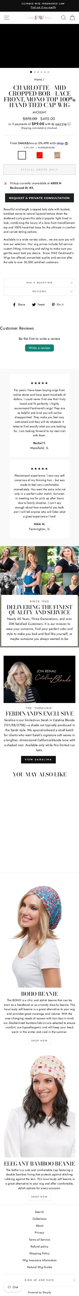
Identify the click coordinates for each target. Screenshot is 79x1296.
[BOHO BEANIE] (39, 934)
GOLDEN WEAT (30, 155)
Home (38, 79)
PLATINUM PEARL (21, 155)
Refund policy (39, 1246)
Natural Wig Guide (39, 1267)
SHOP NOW (39, 1040)
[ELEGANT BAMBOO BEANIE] (39, 1104)
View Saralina (38, 759)
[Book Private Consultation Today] (39, 198)
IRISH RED (39, 155)
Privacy (39, 1232)
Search (39, 1212)
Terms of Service (39, 1239)
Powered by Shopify (39, 1292)
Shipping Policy (39, 1253)
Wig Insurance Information (40, 1260)
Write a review (39, 347)
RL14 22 (57, 155)
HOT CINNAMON (48, 155)
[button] (39, 124)
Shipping (26, 128)
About (39, 1225)
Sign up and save (40, 1280)
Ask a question (39, 282)
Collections (40, 1219)
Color (39, 147)
